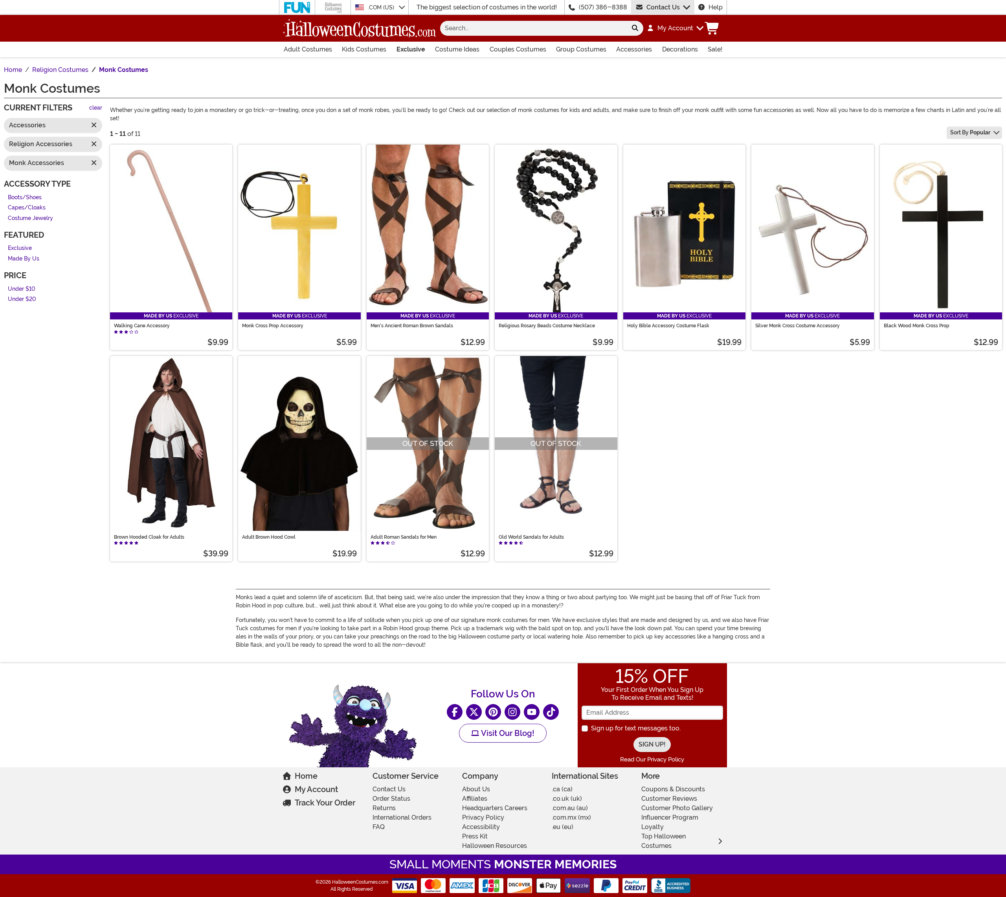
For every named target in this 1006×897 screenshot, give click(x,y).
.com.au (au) (570, 808)
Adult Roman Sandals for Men (404, 537)
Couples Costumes (518, 49)
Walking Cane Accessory (142, 325)
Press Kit (475, 836)
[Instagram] (512, 712)
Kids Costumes (364, 49)
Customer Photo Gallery (677, 808)
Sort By (970, 132)
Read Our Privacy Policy (652, 759)
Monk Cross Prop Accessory (272, 325)
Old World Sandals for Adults (531, 537)
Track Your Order (325, 802)
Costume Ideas (457, 49)
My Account (316, 789)
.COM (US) (382, 7)
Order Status (391, 798)
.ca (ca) (562, 789)
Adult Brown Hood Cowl (269, 537)
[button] (675, 28)
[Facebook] (455, 712)
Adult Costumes (308, 49)
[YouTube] (532, 712)
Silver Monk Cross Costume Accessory (797, 325)
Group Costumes (581, 49)
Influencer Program (669, 817)
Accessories (634, 49)
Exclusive (411, 49)
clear (95, 108)
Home (306, 776)
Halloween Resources (494, 845)
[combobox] (533, 28)
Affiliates (474, 798)
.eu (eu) (562, 827)
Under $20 (22, 299)
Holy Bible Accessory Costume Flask (668, 325)
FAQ (379, 827)
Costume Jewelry (30, 218)
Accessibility (481, 827)
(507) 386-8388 (603, 7)
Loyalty (652, 827)
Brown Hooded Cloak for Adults (149, 537)
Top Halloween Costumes (663, 841)
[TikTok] (551, 712)
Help (716, 7)
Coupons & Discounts (673, 789)
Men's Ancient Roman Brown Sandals (412, 325)
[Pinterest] (493, 712)
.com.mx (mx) (571, 817)
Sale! (715, 49)
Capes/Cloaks (27, 208)
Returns (384, 808)
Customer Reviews (669, 798)
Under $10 (21, 289)
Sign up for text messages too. (636, 728)
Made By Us (23, 258)
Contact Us (663, 7)
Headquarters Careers (494, 808)
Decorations (680, 49)
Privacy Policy (483, 817)
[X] (474, 712)
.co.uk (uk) (567, 798)
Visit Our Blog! (506, 733)
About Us (476, 789)
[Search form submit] (635, 28)
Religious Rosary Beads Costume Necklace (547, 325)
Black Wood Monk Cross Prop (916, 325)
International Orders (402, 817)
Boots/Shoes (25, 197)
